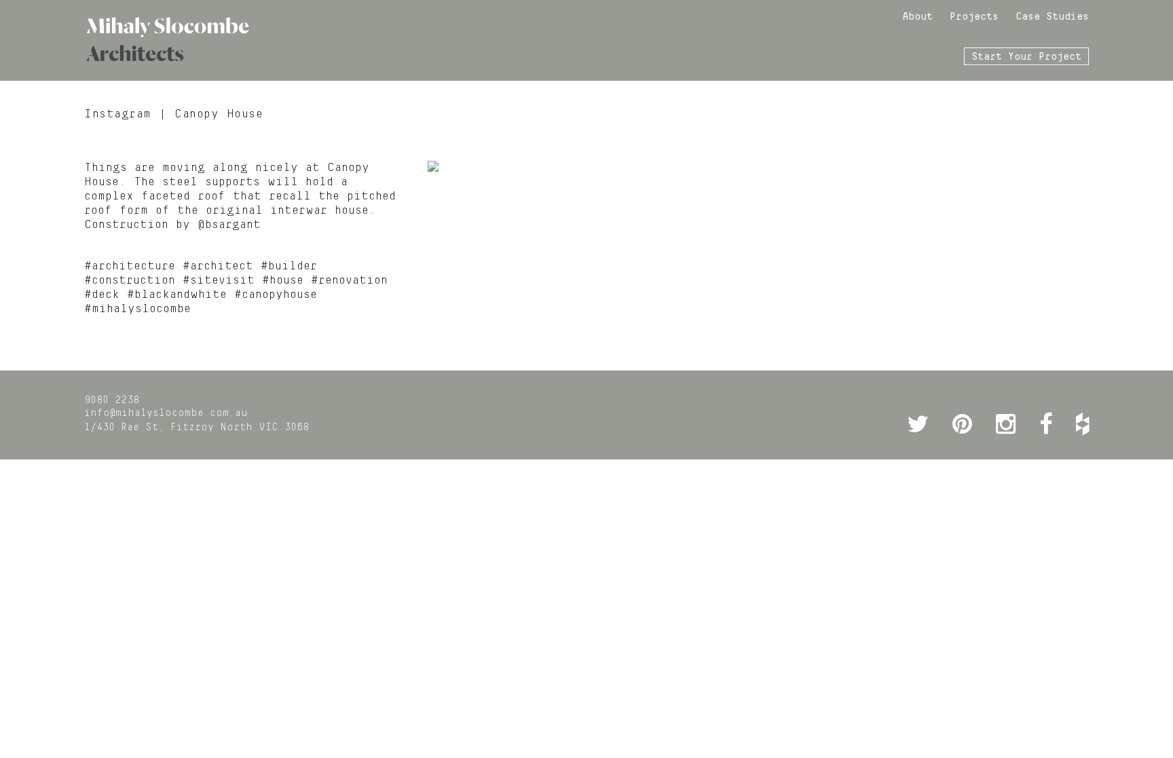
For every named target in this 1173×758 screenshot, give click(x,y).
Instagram (117, 114)
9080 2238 (111, 400)
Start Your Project (1026, 57)
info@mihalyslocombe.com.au (166, 413)
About (917, 17)
